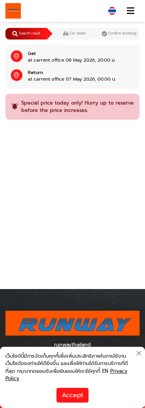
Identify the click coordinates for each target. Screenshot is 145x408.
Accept (72, 395)
